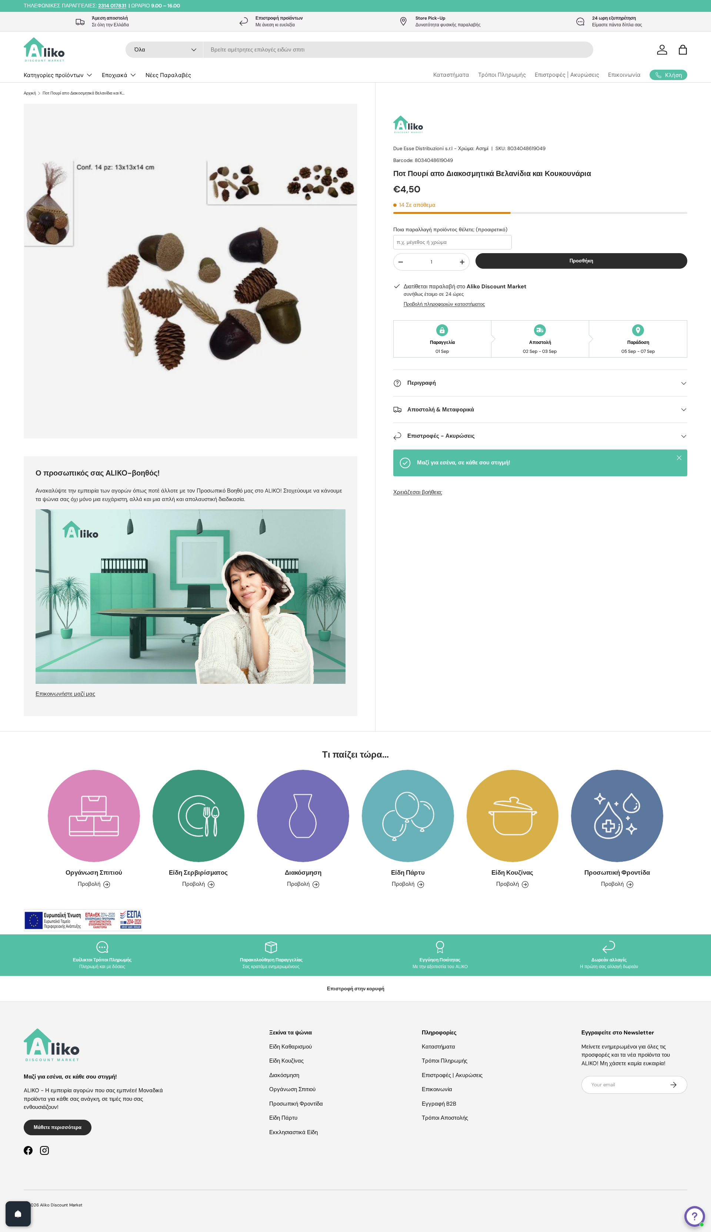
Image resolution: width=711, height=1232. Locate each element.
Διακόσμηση (303, 872)
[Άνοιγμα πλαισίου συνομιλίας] (694, 1216)
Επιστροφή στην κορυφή (355, 989)
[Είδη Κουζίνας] (513, 816)
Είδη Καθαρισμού (290, 1046)
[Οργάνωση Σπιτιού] (94, 816)
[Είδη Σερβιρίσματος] (199, 816)
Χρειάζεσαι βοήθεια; (417, 492)
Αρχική (30, 93)
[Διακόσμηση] (303, 816)
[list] (193, 273)
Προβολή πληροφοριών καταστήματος (444, 304)
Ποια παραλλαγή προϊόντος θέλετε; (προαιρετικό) (450, 229)
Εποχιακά (114, 75)
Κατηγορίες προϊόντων (54, 75)
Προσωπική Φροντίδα (617, 872)
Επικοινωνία (624, 74)
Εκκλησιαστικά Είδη (293, 1132)
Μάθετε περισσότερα (57, 1127)
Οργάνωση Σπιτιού (94, 872)
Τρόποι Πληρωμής (502, 74)
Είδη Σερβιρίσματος (198, 872)
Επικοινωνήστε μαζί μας (65, 694)
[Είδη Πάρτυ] (408, 816)
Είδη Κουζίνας (512, 872)
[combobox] (359, 50)
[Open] (18, 1213)
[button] (683, 50)
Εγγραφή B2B (439, 1103)
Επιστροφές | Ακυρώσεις (567, 74)
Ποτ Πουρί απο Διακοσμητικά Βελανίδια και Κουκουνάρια (84, 93)
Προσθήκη (581, 261)
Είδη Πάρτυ (408, 872)
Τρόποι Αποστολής (445, 1118)
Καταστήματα (451, 74)
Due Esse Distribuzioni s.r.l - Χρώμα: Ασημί (440, 148)
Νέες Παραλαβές (168, 75)
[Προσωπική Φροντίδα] (617, 816)
